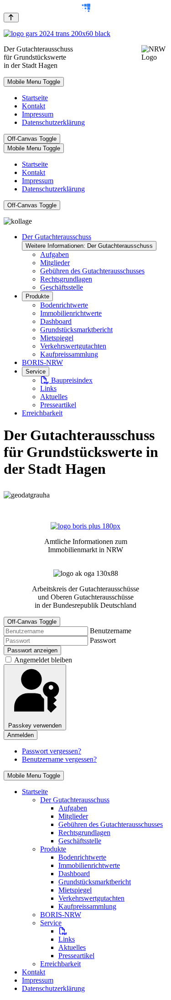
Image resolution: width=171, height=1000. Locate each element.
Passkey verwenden (35, 725)
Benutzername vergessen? (59, 759)
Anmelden (20, 735)
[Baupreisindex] (62, 931)
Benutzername (110, 631)
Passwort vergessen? (51, 751)
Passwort (103, 640)
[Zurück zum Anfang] (11, 17)
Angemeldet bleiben (43, 660)
